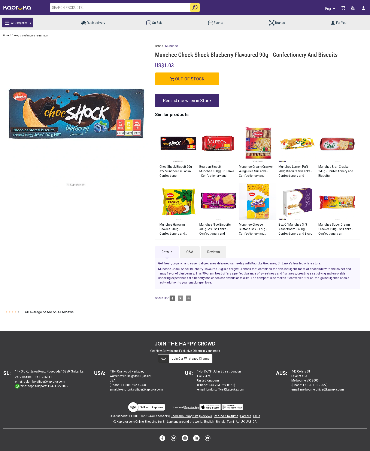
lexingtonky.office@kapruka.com (140, 389)
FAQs (256, 416)
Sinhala (220, 421)
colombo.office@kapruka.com (44, 381)
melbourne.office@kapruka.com (322, 389)
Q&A (189, 252)
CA (255, 421)
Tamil (230, 421)
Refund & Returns (226, 416)
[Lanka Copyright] (114, 421)
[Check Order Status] (353, 9)
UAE (248, 421)
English (209, 421)
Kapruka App (191, 407)
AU (238, 421)
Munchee (171, 46)
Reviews (213, 252)
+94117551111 (43, 377)
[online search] (195, 7)
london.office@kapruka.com (225, 389)
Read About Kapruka (184, 416)
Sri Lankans (171, 421)
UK (243, 421)
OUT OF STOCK (189, 78)
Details (166, 252)
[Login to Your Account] (364, 9)
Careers (245, 416)
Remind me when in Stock (187, 100)
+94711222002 (58, 386)
